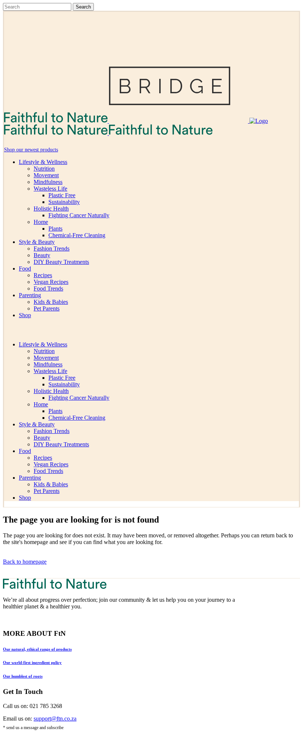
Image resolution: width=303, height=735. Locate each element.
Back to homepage (25, 561)
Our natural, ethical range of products (37, 649)
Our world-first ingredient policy (32, 662)
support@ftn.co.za (55, 718)
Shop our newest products (31, 149)
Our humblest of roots (22, 676)
